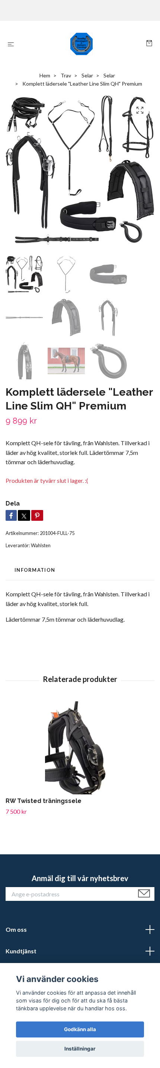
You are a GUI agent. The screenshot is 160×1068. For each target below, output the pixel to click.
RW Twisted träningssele (43, 800)
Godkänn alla (80, 1029)
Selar (87, 75)
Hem (44, 75)
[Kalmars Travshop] (81, 44)
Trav (66, 75)
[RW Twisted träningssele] (80, 747)
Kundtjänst (21, 950)
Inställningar (80, 1049)
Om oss (16, 929)
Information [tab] (35, 570)
